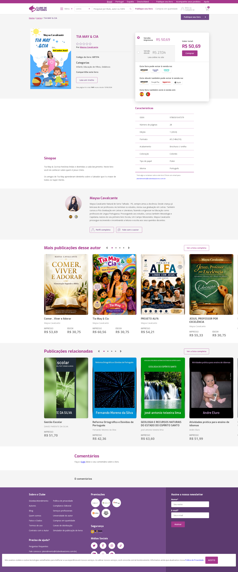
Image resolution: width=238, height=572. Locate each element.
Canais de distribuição (62, 525)
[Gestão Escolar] (66, 388)
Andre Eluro (194, 429)
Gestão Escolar (53, 422)
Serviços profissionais (62, 510)
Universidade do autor (63, 515)
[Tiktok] (120, 545)
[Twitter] (94, 545)
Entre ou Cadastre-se (189, 9)
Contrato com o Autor (39, 530)
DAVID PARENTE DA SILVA (56, 426)
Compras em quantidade (166, 8)
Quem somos (35, 515)
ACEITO (211, 560)
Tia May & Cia (101, 318)
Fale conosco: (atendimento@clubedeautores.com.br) (53, 551)
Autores (32, 505)
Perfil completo (103, 229)
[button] (107, 248)
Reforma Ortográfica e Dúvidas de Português (113, 423)
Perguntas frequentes (38, 546)
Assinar (178, 524)
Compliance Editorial (62, 505)
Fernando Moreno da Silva (104, 429)
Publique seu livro (164, 1)
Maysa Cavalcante (89, 47)
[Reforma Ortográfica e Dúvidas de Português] (114, 388)
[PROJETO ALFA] (163, 284)
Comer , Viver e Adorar (57, 318)
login (83, 461)
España (130, 1)
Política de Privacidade (194, 560)
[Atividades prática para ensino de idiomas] (211, 388)
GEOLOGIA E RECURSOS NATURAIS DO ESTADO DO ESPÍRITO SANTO (161, 423)
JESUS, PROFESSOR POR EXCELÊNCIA (203, 320)
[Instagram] (112, 545)
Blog (31, 510)
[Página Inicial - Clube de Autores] (38, 9)
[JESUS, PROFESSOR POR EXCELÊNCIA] (211, 284)
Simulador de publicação (68, 530)
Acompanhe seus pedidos (188, 1)
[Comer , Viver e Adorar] (66, 284)
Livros (39, 18)
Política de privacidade (63, 500)
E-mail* (174, 510)
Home (32, 18)
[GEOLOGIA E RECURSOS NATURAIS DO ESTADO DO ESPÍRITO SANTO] (163, 388)
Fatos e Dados (35, 520)
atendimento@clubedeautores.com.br (151, 178)
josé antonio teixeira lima (152, 429)
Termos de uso (36, 525)
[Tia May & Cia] (114, 284)
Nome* (174, 499)
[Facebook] (103, 545)
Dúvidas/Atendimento (38, 500)
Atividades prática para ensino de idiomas (209, 423)
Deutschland (143, 1)
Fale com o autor (130, 229)
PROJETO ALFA (150, 318)
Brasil (109, 1)
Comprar (190, 53)
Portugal (119, 1)
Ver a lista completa (196, 248)
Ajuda (206, 1)
